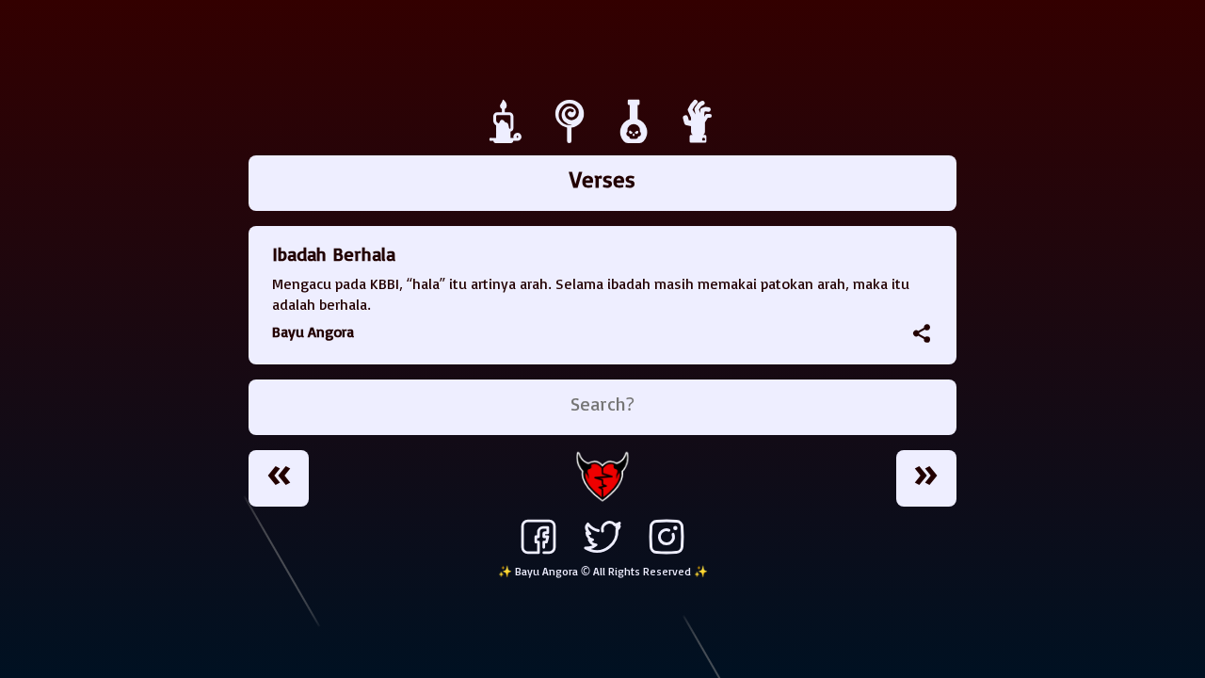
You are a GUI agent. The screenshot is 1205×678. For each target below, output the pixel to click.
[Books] (572, 138)
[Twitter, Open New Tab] (602, 553)
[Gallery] (636, 138)
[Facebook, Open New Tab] (538, 553)
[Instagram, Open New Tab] (666, 553)
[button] (921, 333)
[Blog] (508, 138)
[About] (698, 138)
